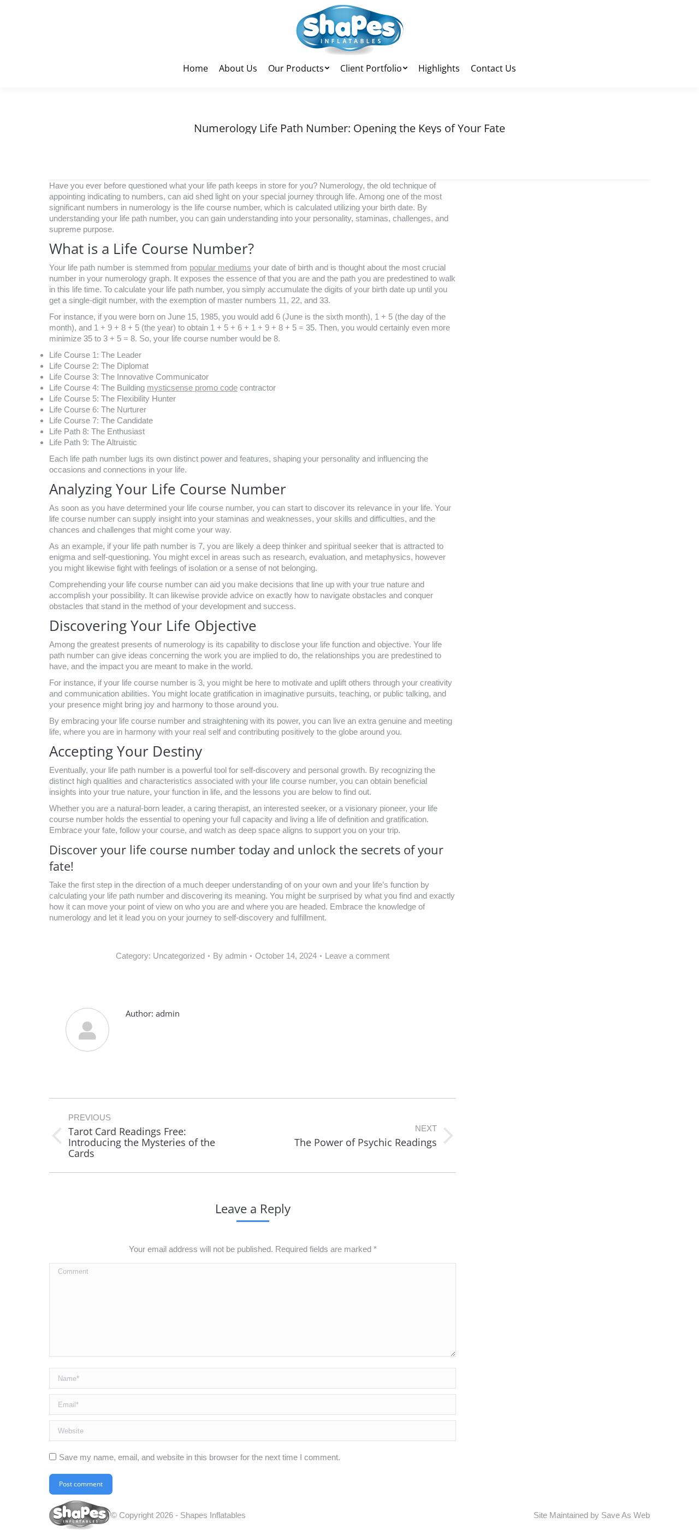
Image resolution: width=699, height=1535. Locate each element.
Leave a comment (357, 955)
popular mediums (220, 267)
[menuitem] (195, 68)
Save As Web (625, 1515)
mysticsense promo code (192, 387)
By (230, 955)
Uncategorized (179, 955)
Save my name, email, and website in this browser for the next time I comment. (199, 1457)
